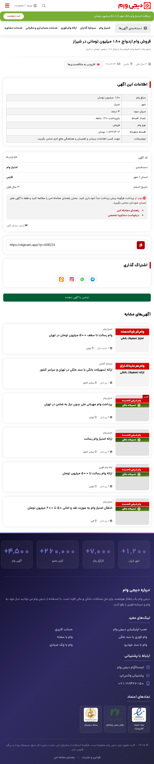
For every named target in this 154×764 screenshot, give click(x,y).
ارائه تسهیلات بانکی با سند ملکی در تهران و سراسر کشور (76, 369)
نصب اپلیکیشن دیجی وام (130, 629)
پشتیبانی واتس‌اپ (132, 675)
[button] (7, 6)
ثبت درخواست (13, 16)
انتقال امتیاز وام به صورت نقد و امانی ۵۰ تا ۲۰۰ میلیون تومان (69, 508)
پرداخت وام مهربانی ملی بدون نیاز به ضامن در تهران (78, 404)
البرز (92, 521)
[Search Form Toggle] (44, 6)
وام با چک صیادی (61, 645)
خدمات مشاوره (13, 28)
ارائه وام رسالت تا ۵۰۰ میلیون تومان (87, 473)
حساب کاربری (64, 629)
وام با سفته (65, 637)
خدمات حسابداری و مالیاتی (42, 28)
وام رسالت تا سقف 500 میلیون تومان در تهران (80, 335)
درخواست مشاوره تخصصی (123, 215)
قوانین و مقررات (91, 757)
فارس (126, 64)
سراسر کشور (88, 383)
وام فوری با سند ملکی (133, 637)
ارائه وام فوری (69, 28)
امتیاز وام (104, 28)
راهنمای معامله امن (128, 210)
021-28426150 (131, 683)
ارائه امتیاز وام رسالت (98, 439)
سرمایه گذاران (88, 28)
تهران (88, 348)
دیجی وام (146, 49)
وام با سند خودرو (135, 645)
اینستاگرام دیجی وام (130, 667)
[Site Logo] (134, 5)
